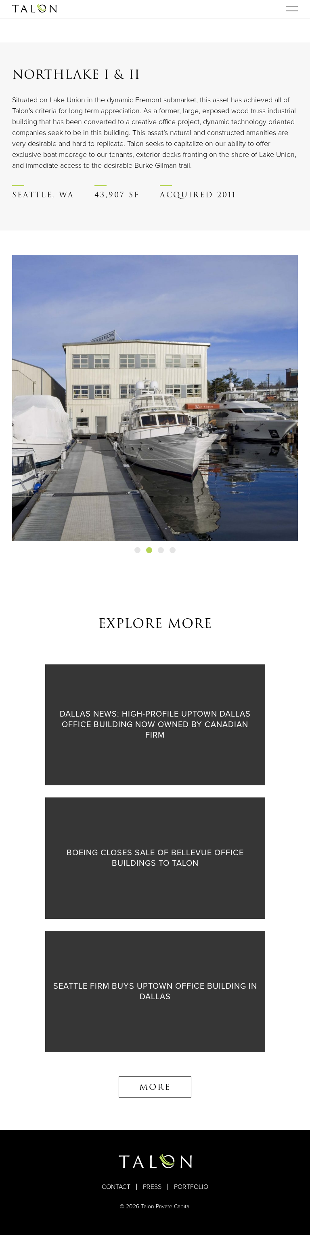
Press (152, 1187)
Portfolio (191, 1187)
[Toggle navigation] (292, 9)
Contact (116, 1187)
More (155, 1087)
